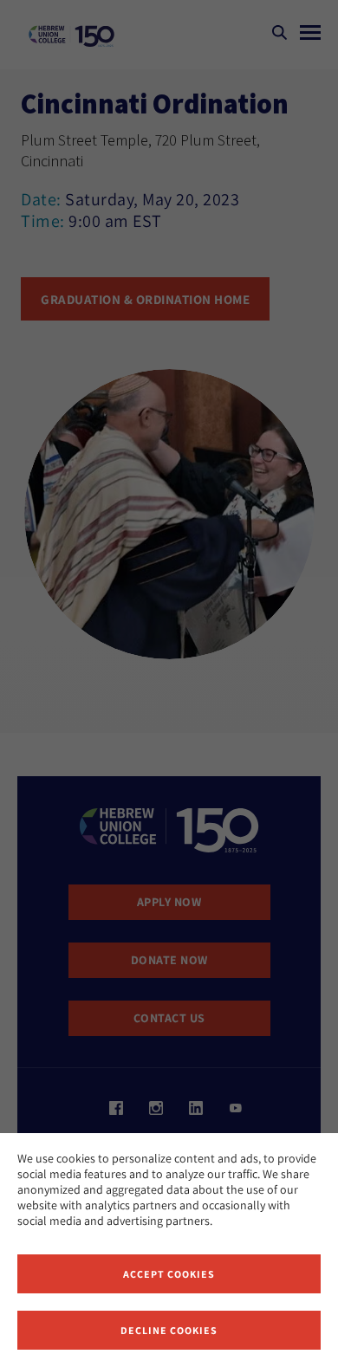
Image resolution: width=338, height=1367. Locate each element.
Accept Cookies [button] (169, 1273)
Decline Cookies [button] (169, 1330)
